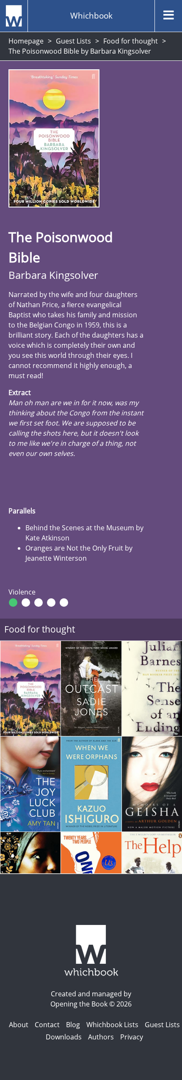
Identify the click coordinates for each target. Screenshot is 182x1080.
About (18, 1024)
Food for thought (130, 41)
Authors (101, 1037)
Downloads (64, 1037)
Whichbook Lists (112, 1024)
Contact (47, 1024)
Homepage (26, 41)
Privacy (131, 1037)
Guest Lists (73, 41)
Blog (73, 1024)
